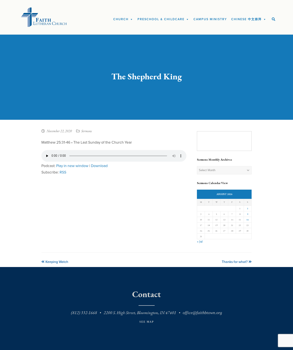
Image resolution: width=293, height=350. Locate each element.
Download (99, 166)
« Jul (199, 241)
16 (247, 219)
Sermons (86, 131)
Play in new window (72, 166)
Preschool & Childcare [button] (160, 19)
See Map (146, 321)
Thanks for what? (235, 262)
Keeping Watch (56, 262)
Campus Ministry (210, 19)
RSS (63, 172)
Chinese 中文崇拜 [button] (246, 19)
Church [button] (120, 19)
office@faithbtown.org (202, 312)
